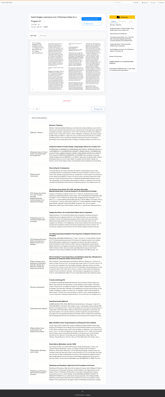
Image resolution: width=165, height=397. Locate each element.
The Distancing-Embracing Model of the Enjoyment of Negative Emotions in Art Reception (75, 234)
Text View (43, 36)
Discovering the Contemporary (59, 168)
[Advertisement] (82, 10)
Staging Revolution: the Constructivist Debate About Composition (70, 212)
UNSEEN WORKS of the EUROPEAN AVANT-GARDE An (121, 62)
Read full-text (89, 24)
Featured (113, 21)
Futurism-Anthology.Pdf (57, 280)
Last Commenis (122, 21)
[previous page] (30, 108)
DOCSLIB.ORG (6, 2)
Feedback (88, 395)
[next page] (39, 108)
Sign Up (145, 2)
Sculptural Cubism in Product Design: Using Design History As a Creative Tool (74, 146)
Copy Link (99, 109)
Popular (131, 21)
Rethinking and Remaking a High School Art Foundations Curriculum (71, 365)
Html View (33, 36)
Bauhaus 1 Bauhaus (56, 125)
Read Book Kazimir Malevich (58, 301)
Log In (154, 2)
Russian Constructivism (115, 56)
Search (136, 2)
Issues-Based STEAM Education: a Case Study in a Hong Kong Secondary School (122, 69)
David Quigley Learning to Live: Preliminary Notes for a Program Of (122, 50)
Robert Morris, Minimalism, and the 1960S (62, 344)
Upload (162, 2)
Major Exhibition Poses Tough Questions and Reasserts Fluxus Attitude (72, 323)
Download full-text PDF (91, 19)
